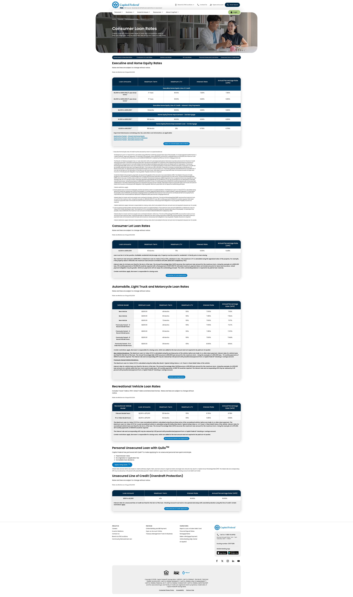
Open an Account (218, 5)
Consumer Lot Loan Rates (144, 57)
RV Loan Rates (187, 57)
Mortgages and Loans (131, 19)
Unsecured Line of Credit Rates (230, 57)
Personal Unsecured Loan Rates (208, 57)
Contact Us (203, 5)
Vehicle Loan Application (176, 377)
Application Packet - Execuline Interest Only (128, 140)
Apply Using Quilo (122, 464)
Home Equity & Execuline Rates (123, 57)
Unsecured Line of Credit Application (176, 508)
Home (114, 19)
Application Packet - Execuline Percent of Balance (130, 138)
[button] (118, 12)
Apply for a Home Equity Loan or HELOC (176, 144)
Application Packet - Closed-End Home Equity (129, 136)
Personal (120, 19)
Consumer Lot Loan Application (176, 275)
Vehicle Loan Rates (165, 57)
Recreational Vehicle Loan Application (176, 438)
